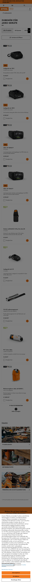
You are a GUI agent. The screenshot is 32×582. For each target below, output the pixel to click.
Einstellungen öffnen (16, 580)
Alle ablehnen (16, 576)
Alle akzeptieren (16, 573)
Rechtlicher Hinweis (7, 570)
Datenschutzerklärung (8, 565)
